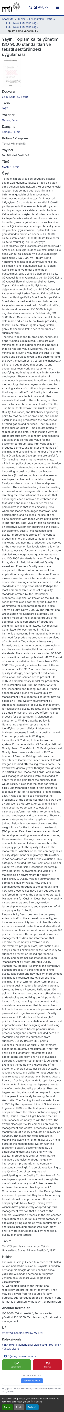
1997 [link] (5, 108)
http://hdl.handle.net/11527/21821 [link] (22, 1333)
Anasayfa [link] (7, 19)
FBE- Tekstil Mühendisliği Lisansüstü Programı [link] (22, 23)
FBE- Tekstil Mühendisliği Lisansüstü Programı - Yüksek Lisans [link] (22, 27)
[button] (11, 7)
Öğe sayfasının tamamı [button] (21, 1356)
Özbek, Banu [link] (10, 120)
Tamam (7, 1407)
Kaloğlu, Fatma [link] (11, 131)
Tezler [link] (21, 19)
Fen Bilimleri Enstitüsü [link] (42, 19)
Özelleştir (32, 1407)
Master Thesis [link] (10, 167)
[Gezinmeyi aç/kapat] (57, 7)
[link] (32, 97)
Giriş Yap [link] (44, 7)
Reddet (19, 1407)
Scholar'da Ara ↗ (32, 1380)
